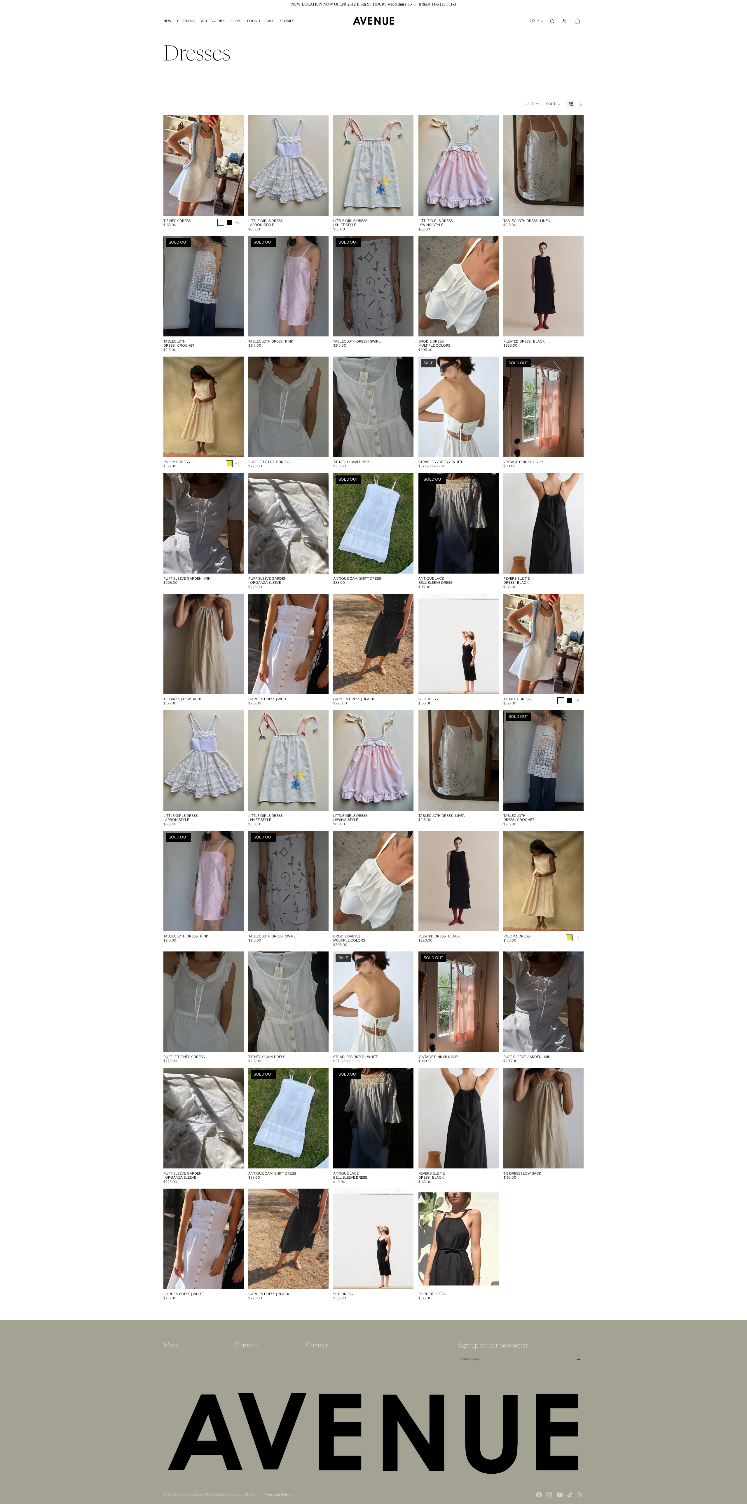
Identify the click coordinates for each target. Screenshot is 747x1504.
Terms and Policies (278, 1494)
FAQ (166, 1366)
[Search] (552, 21)
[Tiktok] (569, 1494)
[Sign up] (578, 1359)
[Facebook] (538, 1494)
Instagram (245, 1358)
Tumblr (242, 1366)
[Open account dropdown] (564, 21)
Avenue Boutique (190, 1494)
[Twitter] (580, 1494)
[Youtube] (559, 1494)
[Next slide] (235, 165)
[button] (553, 104)
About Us (172, 1358)
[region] (373, 4)
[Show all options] (237, 222)
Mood (169, 1381)
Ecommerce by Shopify (239, 1494)
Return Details (177, 1373)
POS (209, 1494)
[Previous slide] (172, 165)
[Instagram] (549, 1494)
